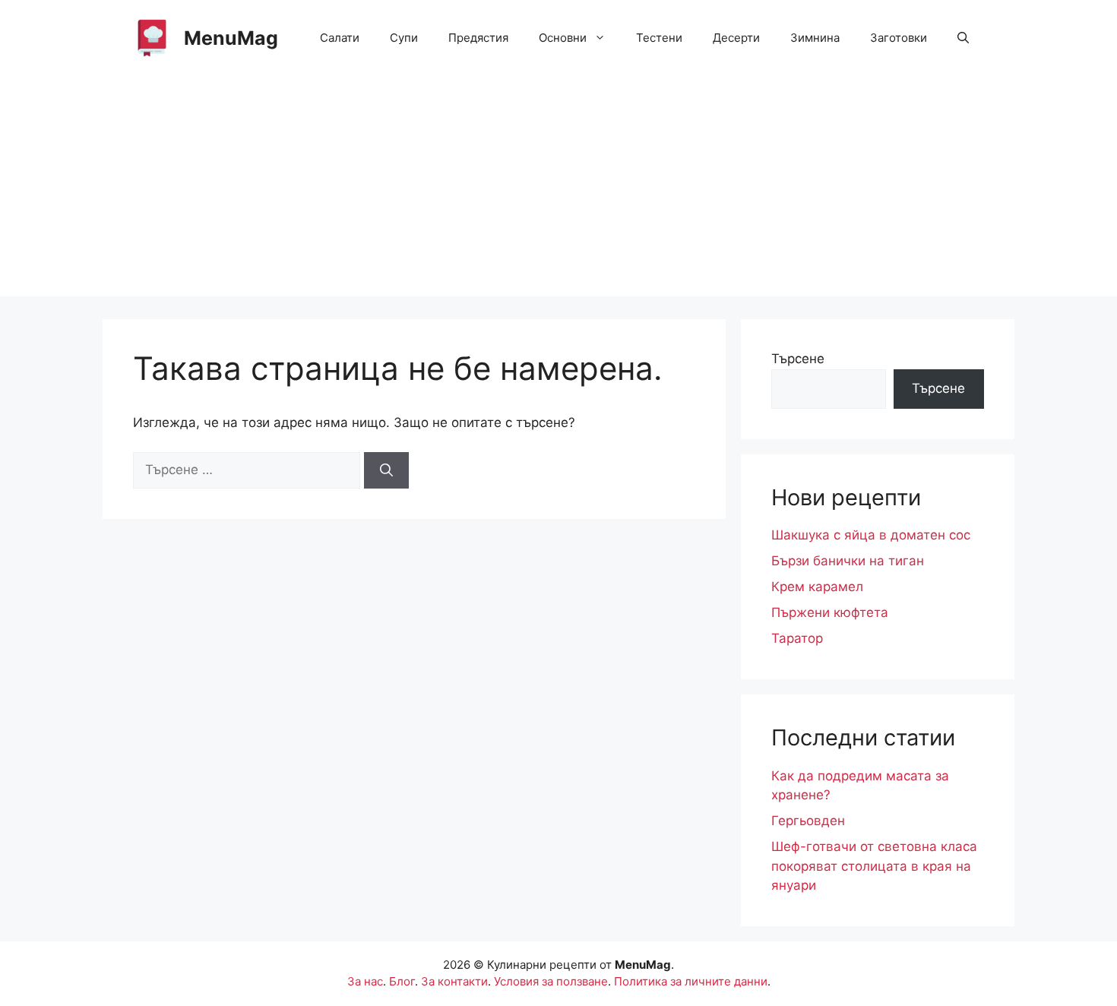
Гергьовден (808, 820)
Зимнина (815, 37)
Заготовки (898, 37)
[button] (963, 38)
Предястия (478, 37)
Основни (563, 37)
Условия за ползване (551, 981)
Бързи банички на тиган (847, 560)
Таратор (797, 638)
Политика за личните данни (690, 981)
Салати (339, 37)
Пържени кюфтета (829, 612)
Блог (402, 981)
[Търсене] (386, 470)
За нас (365, 981)
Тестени (659, 37)
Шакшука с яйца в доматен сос (870, 535)
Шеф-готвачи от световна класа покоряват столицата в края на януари (874, 866)
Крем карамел (817, 586)
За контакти (454, 981)
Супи (404, 37)
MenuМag (231, 38)
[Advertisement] (558, 190)
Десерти (736, 37)
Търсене (797, 358)
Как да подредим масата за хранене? (860, 785)
